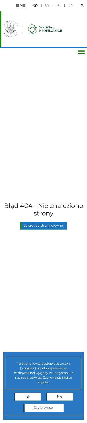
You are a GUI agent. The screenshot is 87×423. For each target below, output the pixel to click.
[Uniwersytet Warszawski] (10, 28)
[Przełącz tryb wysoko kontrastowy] (35, 5)
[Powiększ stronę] (17, 5)
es (47, 5)
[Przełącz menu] (81, 52)
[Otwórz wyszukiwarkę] (80, 5)
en (70, 5)
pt (59, 5)
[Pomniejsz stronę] (24, 5)
